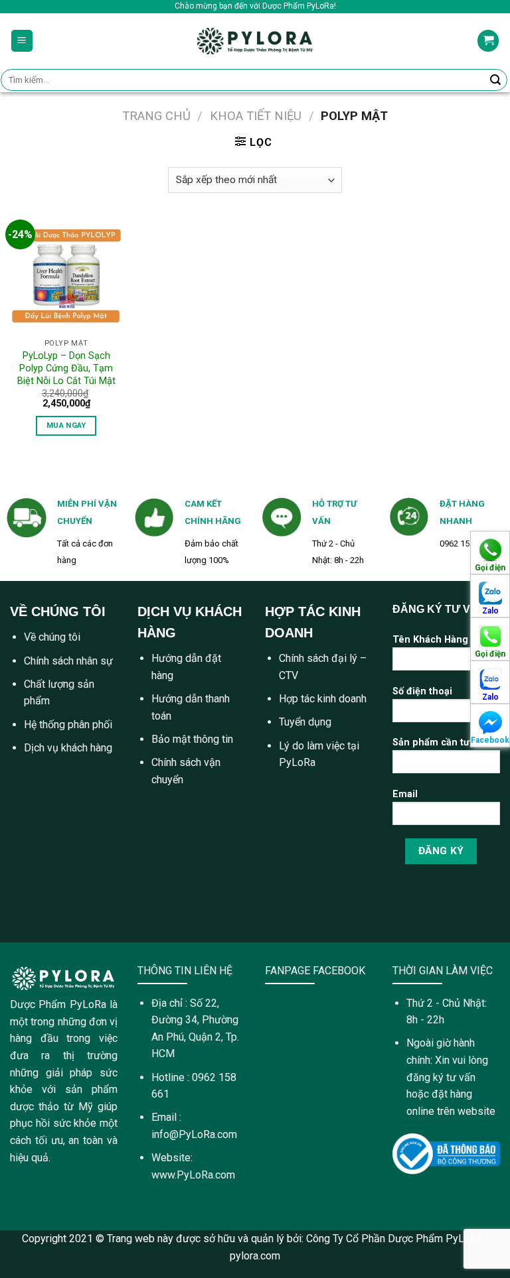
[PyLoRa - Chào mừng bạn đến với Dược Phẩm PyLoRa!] (255, 40)
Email (405, 794)
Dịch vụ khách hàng (68, 747)
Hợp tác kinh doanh (323, 698)
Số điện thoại (422, 691)
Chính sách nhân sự (68, 661)
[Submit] (495, 80)
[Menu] (22, 41)
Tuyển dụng (305, 722)
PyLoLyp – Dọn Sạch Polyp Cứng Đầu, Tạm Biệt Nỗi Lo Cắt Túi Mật (66, 368)
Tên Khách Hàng (430, 639)
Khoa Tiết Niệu (255, 116)
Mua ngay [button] (66, 425)
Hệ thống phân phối (68, 724)
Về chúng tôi (52, 637)
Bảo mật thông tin (192, 739)
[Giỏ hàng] (488, 41)
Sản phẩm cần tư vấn (440, 742)
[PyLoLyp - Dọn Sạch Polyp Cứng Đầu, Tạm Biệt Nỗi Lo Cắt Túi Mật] (66, 276)
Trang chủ (156, 116)
